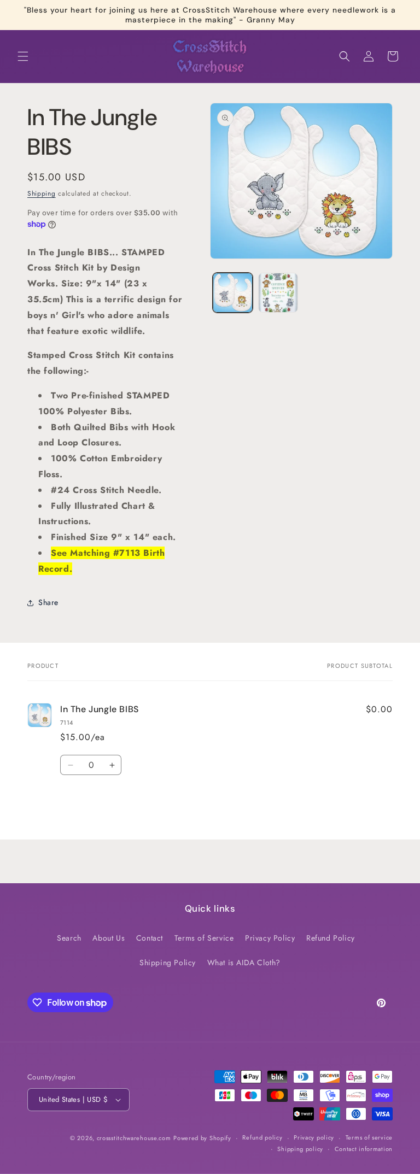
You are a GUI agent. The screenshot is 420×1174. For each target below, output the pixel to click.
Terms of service (369, 1137)
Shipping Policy (167, 962)
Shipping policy (300, 1148)
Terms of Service (204, 937)
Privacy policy (314, 1137)
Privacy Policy (270, 937)
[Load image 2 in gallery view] (278, 293)
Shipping (41, 193)
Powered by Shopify (202, 1138)
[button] (23, 56)
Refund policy (262, 1137)
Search (69, 937)
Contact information (364, 1148)
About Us (108, 937)
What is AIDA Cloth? (244, 962)
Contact (149, 937)
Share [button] (48, 602)
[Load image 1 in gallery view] (233, 293)
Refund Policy (330, 937)
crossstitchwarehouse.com (134, 1138)
